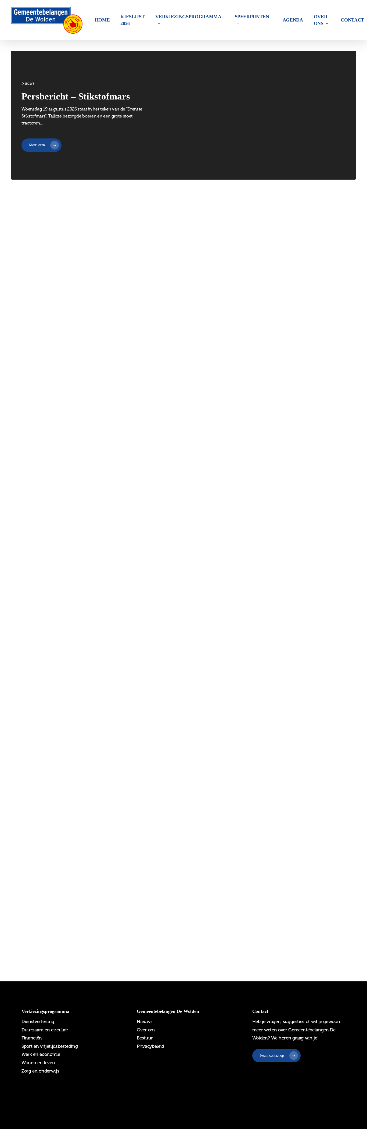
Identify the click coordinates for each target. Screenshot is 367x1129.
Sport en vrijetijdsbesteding (49, 1046)
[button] (276, 1055)
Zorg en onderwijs (40, 1071)
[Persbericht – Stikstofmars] (68, 281)
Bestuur (145, 1038)
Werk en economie (40, 1054)
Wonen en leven (38, 1062)
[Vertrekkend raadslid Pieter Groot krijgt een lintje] (68, 903)
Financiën (31, 1038)
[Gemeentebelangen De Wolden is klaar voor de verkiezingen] (68, 524)
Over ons (146, 1029)
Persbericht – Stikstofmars (75, 96)
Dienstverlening (37, 1021)
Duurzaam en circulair (44, 1029)
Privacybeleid (150, 1046)
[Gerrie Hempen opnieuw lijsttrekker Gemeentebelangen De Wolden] (68, 646)
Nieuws (155, 260)
